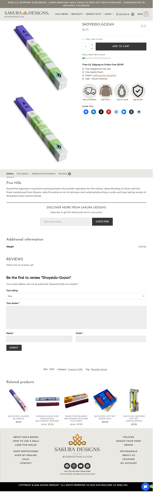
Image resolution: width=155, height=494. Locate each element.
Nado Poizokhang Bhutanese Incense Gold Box (76, 418)
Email (79, 333)
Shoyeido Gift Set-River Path (105, 417)
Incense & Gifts (75, 369)
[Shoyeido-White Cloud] (144, 26)
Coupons (128, 459)
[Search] (123, 14)
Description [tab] (23, 173)
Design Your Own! (128, 441)
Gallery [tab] (10, 173)
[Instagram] (74, 466)
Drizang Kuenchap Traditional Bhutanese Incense (47, 418)
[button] (143, 14)
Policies (128, 437)
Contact (26, 463)
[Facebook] (67, 466)
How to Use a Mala (26, 441)
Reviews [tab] (64, 173)
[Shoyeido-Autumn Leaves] (141, 26)
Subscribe (102, 221)
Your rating (12, 290)
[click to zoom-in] (41, 58)
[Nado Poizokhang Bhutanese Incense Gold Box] (76, 400)
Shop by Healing (26, 455)
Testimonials (128, 451)
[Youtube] (81, 466)
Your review (13, 303)
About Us (128, 455)
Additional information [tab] (44, 173)
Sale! (25, 459)
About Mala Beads (26, 437)
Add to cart (121, 46)
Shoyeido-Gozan (99, 369)
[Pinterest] (87, 466)
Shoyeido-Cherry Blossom (18, 417)
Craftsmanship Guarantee (104, 75)
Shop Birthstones (25, 451)
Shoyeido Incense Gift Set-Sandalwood (134, 418)
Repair (128, 445)
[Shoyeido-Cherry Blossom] (18, 400)
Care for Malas (26, 445)
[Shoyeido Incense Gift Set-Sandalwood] (134, 400)
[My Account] (133, 14)
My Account (128, 463)
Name (10, 333)
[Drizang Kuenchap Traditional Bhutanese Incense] (47, 400)
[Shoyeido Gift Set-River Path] (105, 400)
